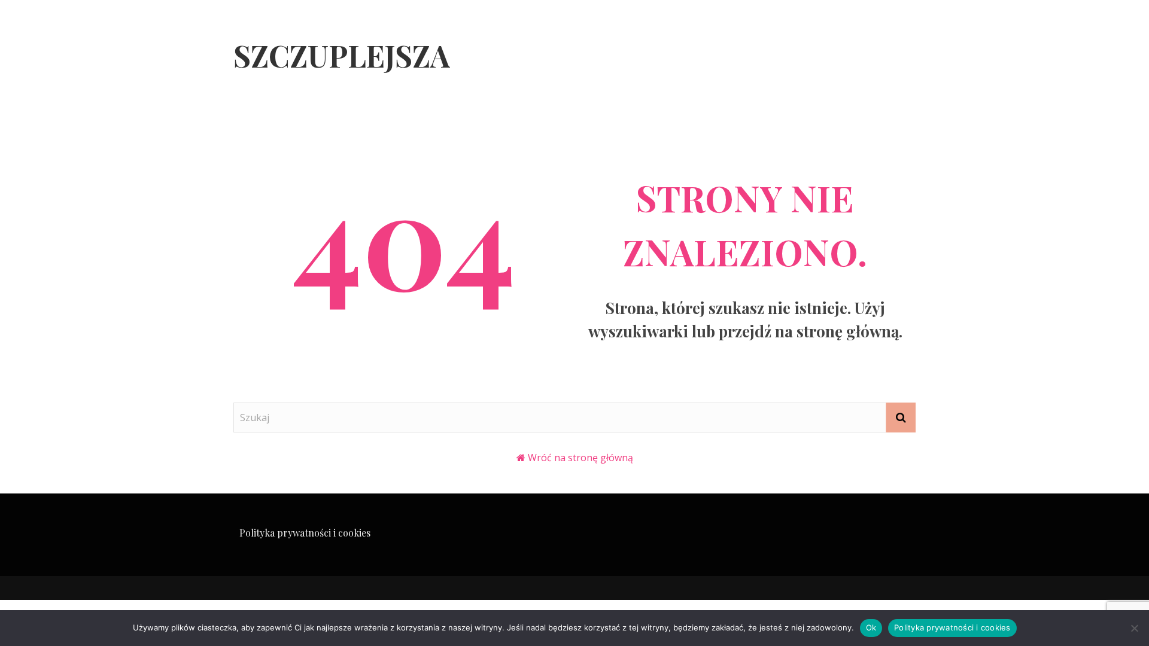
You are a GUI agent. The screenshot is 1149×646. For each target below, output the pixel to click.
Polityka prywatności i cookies (304, 532)
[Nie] (1134, 628)
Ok (871, 627)
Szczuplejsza (341, 55)
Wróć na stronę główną (580, 457)
